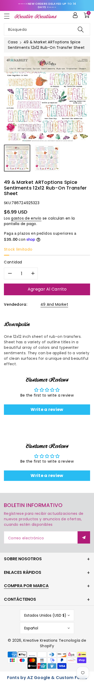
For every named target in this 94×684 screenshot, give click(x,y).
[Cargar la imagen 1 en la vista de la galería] (17, 158)
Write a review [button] (47, 409)
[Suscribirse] (84, 537)
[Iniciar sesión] (75, 15)
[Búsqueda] (81, 29)
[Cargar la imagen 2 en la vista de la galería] (47, 158)
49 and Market (54, 304)
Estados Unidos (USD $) (45, 615)
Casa (12, 42)
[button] (9, 16)
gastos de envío (26, 218)
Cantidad (13, 262)
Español (31, 628)
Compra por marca (26, 586)
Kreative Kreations (40, 640)
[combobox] (47, 29)
